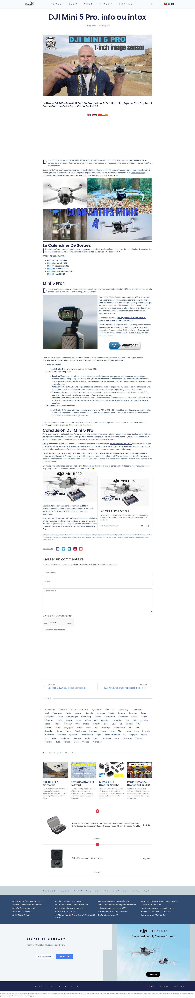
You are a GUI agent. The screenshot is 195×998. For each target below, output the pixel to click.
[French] (91, 115)
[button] (151, 3)
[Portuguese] (100, 115)
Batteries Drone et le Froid (82, 783)
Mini (94, 26)
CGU (136, 891)
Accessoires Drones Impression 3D (113, 901)
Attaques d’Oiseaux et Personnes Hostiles (159, 901)
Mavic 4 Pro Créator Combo (109, 783)
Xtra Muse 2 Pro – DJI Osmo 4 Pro (156, 911)
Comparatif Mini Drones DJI (153, 915)
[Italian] (97, 115)
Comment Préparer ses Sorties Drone (157, 908)
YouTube (87, 425)
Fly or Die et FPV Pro (21, 915)
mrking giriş (50, 535)
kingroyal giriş (64, 535)
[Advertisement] (97, 137)
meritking (49, 537)
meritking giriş (57, 537)
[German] (94, 115)
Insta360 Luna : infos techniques (27, 904)
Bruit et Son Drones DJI (65, 911)
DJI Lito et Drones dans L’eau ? (68, 901)
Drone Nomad (76, 425)
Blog (89, 26)
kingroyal (57, 535)
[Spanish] (106, 115)
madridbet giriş (114, 535)
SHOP (88, 4)
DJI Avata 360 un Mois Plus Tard (69, 908)
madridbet (106, 535)
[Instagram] (172, 4)
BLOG (73, 4)
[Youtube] (165, 4)
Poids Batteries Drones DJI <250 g (138, 783)
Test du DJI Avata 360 (108, 915)
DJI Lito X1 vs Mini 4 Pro (151, 904)
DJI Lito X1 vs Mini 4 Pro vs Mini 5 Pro (71, 904)
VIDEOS (106, 4)
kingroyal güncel (74, 535)
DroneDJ (64, 425)
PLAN (148, 891)
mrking (45, 535)
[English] (88, 115)
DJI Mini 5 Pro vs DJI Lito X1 (24, 908)
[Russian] (103, 115)
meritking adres (76, 537)
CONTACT (127, 4)
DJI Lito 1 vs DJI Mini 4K (22, 911)
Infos (103, 26)
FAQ (106, 891)
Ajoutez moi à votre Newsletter (58, 616)
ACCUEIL (58, 4)
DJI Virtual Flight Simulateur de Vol (27, 901)
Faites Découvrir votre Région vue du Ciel (117, 904)
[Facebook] (169, 4)
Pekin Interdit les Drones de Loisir (113, 911)
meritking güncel (66, 537)
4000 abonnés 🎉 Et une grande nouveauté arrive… (75, 916)
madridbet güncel (124, 535)
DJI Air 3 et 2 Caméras (50, 783)
